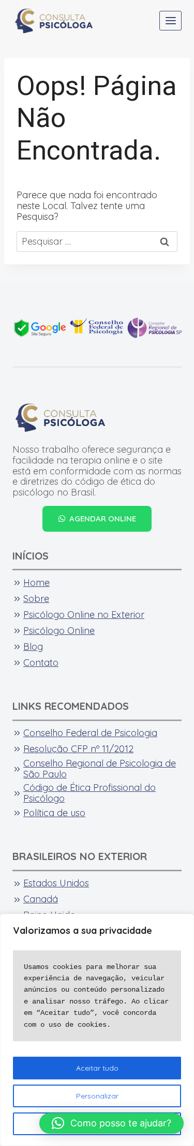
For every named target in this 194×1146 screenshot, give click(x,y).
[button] (111, 1123)
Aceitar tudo (97, 1068)
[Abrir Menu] (170, 20)
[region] (97, 1030)
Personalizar (97, 1096)
